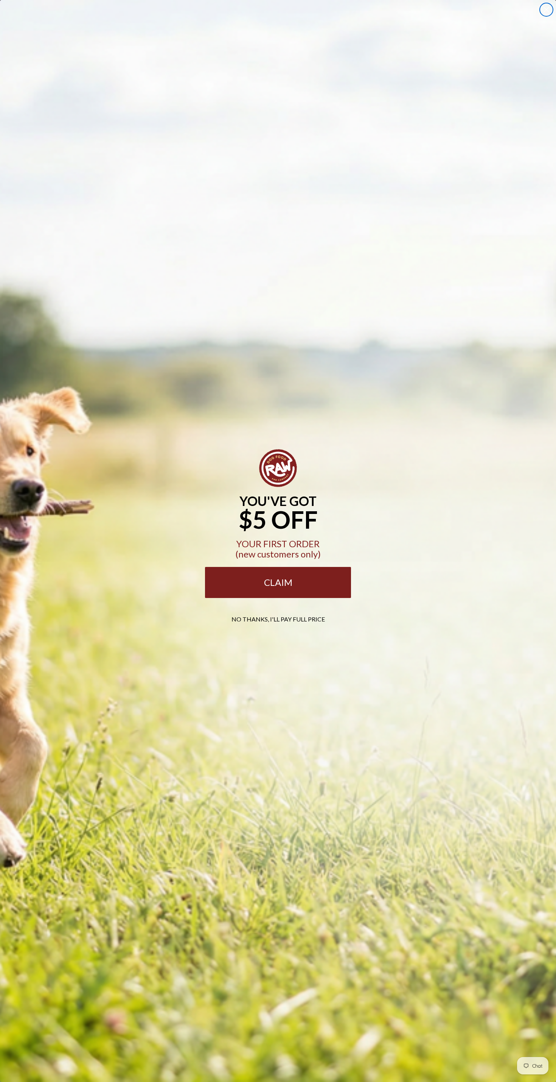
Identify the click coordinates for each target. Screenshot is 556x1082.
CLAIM (278, 582)
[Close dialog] (546, 9)
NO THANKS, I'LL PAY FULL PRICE (278, 619)
